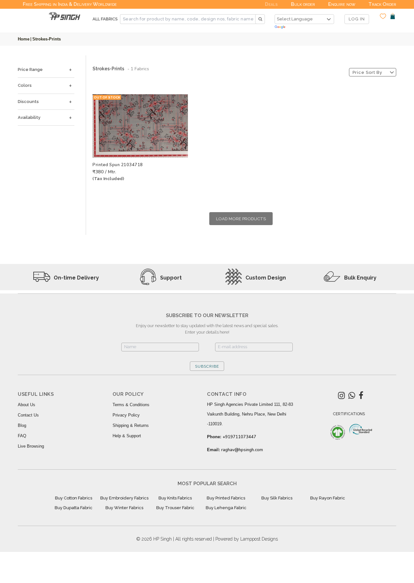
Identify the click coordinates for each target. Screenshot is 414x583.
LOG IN (357, 19)
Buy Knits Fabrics (175, 498)
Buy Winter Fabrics (124, 507)
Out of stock (107, 97)
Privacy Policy (126, 415)
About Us (26, 404)
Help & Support (127, 435)
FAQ (22, 435)
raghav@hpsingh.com (242, 450)
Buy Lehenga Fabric (226, 507)
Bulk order (303, 4)
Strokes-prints (46, 39)
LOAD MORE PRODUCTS (241, 218)
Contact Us (28, 415)
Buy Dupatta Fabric (74, 507)
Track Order (382, 4)
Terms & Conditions (131, 404)
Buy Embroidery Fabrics (124, 498)
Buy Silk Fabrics (276, 498)
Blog (22, 425)
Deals (271, 4)
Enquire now (341, 4)
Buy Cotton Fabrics (73, 498)
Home (23, 39)
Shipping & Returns (131, 425)
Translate (304, 27)
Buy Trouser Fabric (175, 507)
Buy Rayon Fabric (327, 498)
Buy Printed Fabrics (226, 498)
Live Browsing (31, 446)
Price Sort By (367, 72)
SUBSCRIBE (207, 366)
